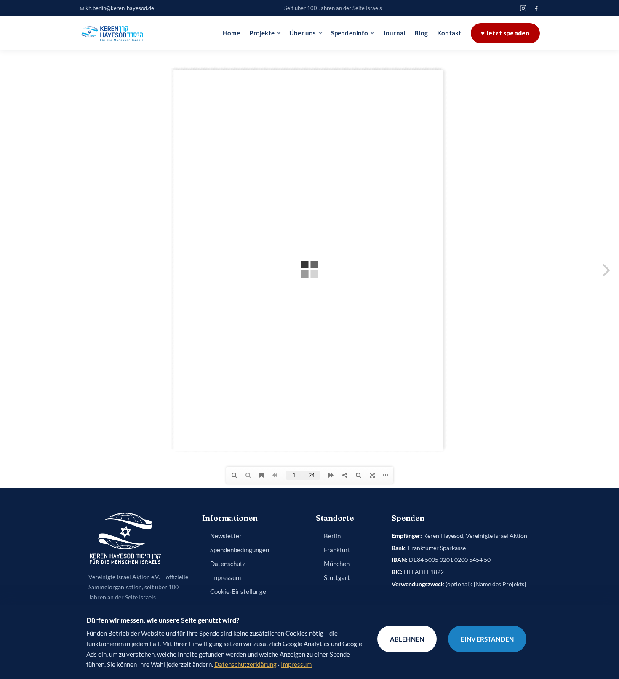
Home (231, 33)
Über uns (302, 33)
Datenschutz (227, 563)
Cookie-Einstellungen (239, 591)
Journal (394, 33)
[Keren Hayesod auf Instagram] (523, 8)
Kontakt (449, 33)
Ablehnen (407, 639)
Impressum (225, 577)
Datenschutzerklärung (245, 664)
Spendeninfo (349, 33)
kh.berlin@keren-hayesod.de (119, 8)
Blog (421, 33)
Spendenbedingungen (239, 549)
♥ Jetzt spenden (505, 33)
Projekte (262, 33)
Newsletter (226, 536)
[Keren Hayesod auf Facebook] (536, 8)
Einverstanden (487, 639)
